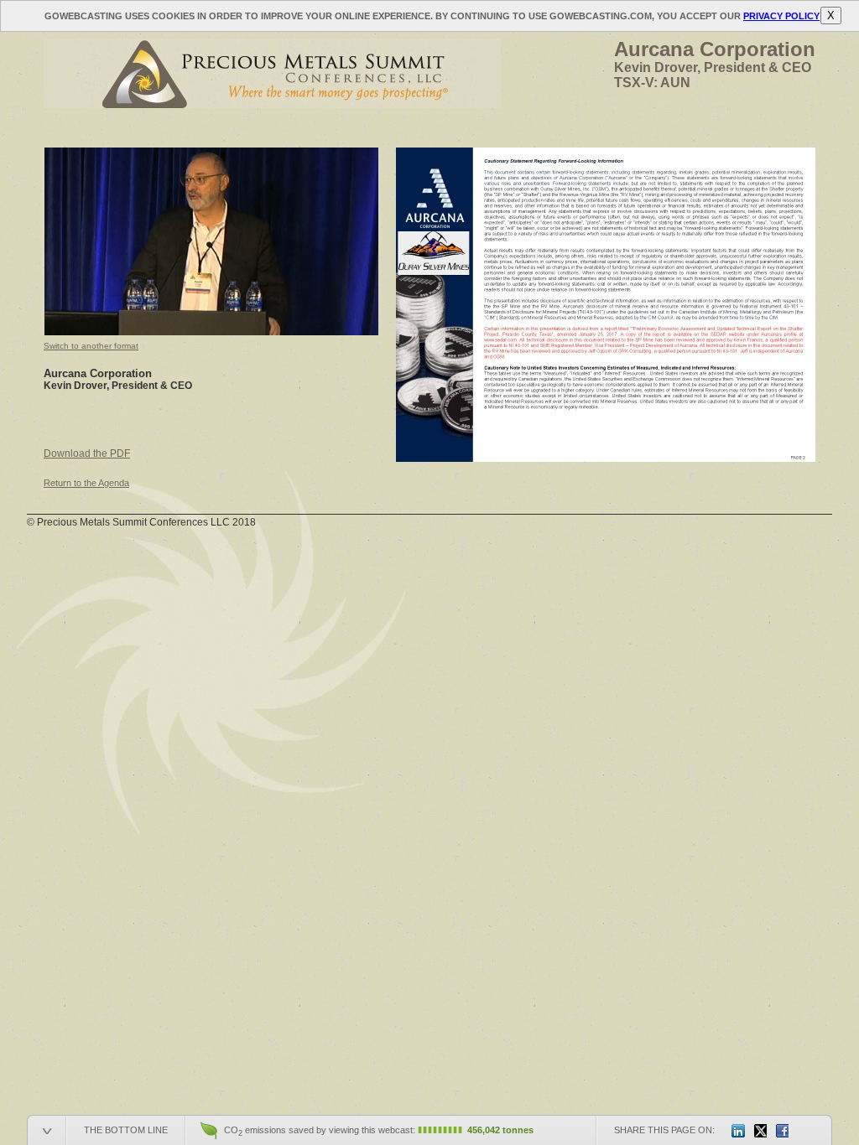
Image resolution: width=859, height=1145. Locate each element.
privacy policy (781, 16)
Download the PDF (87, 453)
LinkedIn (738, 1130)
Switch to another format (91, 345)
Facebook (782, 1130)
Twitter (760, 1130)
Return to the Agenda (86, 483)
